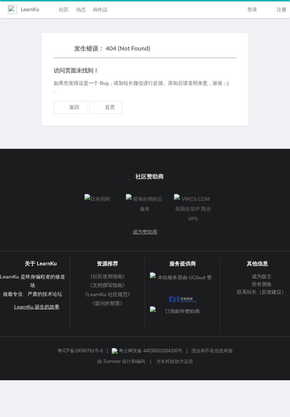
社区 (64, 9)
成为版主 (261, 276)
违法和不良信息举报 (212, 350)
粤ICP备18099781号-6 (80, 350)
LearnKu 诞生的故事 (36, 307)
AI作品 (100, 9)
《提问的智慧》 (107, 303)
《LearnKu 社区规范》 (107, 294)
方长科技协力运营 (174, 361)
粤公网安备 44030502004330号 (149, 350)
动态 (81, 9)
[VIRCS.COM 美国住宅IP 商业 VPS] (193, 209)
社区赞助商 (149, 177)
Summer (112, 361)
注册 (280, 9)
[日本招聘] (97, 199)
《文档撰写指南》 (107, 285)
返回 (73, 107)
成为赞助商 (145, 232)
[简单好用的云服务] (145, 204)
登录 (251, 9)
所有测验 (261, 284)
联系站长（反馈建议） (261, 292)
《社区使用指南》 (107, 276)
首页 (109, 107)
